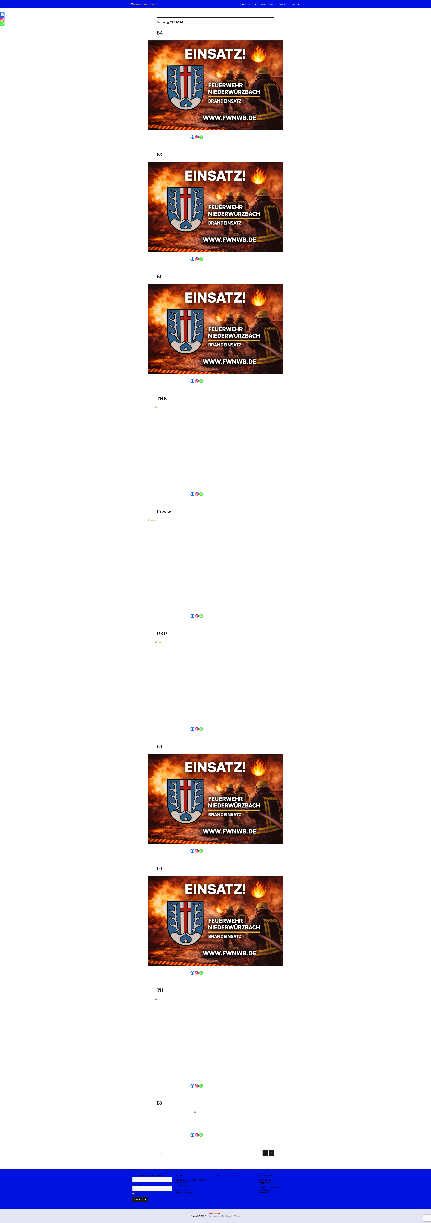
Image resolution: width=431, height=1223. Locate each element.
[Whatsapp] (201, 137)
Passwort (136, 1185)
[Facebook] (192, 137)
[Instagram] (197, 137)
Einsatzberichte (268, 4)
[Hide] (1, 28)
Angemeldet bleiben (143, 1194)
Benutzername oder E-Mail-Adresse (146, 1176)
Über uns (283, 4)
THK (162, 398)
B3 (159, 155)
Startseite (245, 4)
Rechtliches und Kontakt (226, 1176)
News (255, 4)
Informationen (214, 1214)
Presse (164, 511)
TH (160, 990)
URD (162, 633)
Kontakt (296, 4)
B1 (159, 277)
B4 (160, 33)
